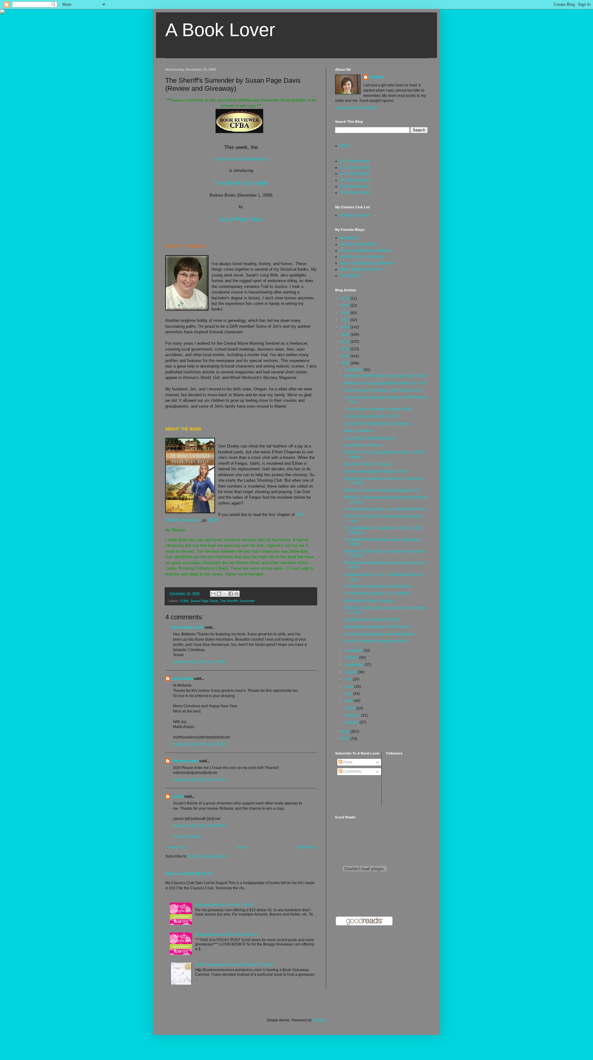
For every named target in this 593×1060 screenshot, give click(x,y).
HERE (213, 520)
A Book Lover (220, 29)
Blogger (319, 1020)
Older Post (306, 847)
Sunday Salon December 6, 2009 (372, 619)
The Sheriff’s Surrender (241, 183)
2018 (345, 298)
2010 (345, 356)
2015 (345, 320)
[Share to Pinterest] (236, 594)
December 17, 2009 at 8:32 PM (199, 744)
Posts (347, 762)
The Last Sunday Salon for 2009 (371, 416)
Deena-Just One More (358, 244)
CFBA (183, 601)
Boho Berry (349, 238)
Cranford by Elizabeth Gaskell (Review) (377, 424)
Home (242, 847)
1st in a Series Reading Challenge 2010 (378, 409)
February (353, 715)
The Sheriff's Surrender (237, 601)
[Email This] (213, 594)
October (352, 657)
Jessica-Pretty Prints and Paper (366, 250)
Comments (351, 771)
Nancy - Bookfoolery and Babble (367, 263)
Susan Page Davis (241, 219)
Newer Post (176, 847)
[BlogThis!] (219, 594)
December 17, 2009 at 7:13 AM (199, 662)
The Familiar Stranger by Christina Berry (378, 586)
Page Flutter (350, 275)
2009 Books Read (355, 186)
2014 (345, 327)
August (351, 672)
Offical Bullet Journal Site (361, 269)
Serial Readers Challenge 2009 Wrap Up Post (383, 390)
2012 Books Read (355, 167)
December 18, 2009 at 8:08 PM (199, 826)
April (349, 701)
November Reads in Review (368, 464)
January (352, 722)
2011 (345, 349)
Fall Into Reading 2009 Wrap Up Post (375, 471)
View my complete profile (356, 108)
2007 (345, 739)
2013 (345, 334)
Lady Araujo (182, 678)
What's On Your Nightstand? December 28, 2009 (385, 383)
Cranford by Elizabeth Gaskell (369, 438)
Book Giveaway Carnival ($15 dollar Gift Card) (234, 964)
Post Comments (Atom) (207, 856)
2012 (345, 341)
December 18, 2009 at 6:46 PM (199, 780)
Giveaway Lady (184, 761)
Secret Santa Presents (363, 445)
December (354, 370)
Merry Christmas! (358, 431)
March (350, 708)
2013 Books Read (355, 161)
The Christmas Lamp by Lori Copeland (376, 593)
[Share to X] (225, 594)
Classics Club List (355, 215)
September (354, 665)
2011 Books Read (355, 174)
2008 (345, 732)
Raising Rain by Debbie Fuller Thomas (377, 627)
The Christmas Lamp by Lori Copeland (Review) (384, 509)
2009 (345, 363)
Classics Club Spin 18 (188, 873)
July (349, 679)
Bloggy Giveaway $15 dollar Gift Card (226, 935)
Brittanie (377, 77)
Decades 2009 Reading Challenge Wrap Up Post (385, 376)
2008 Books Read (355, 192)
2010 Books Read (355, 180)
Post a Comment (187, 836)
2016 (345, 313)
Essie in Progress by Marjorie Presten (375, 641)
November (354, 650)
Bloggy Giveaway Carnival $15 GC (224, 905)
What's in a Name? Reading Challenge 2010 (381, 490)
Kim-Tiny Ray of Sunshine (361, 257)
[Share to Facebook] (231, 594)
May (349, 694)
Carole (177, 796)
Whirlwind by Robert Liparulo (368, 601)
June (349, 686)
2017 (345, 305)
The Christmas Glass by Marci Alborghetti (378, 634)
